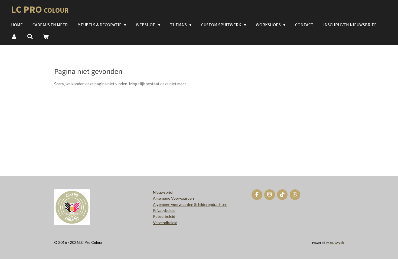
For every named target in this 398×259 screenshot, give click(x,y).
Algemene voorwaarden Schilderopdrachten (190, 204)
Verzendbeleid (165, 222)
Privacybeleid (164, 210)
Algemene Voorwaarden (173, 198)
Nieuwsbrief (163, 192)
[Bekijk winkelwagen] (45, 36)
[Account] (14, 36)
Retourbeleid (164, 216)
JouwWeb (337, 242)
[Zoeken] (29, 36)
